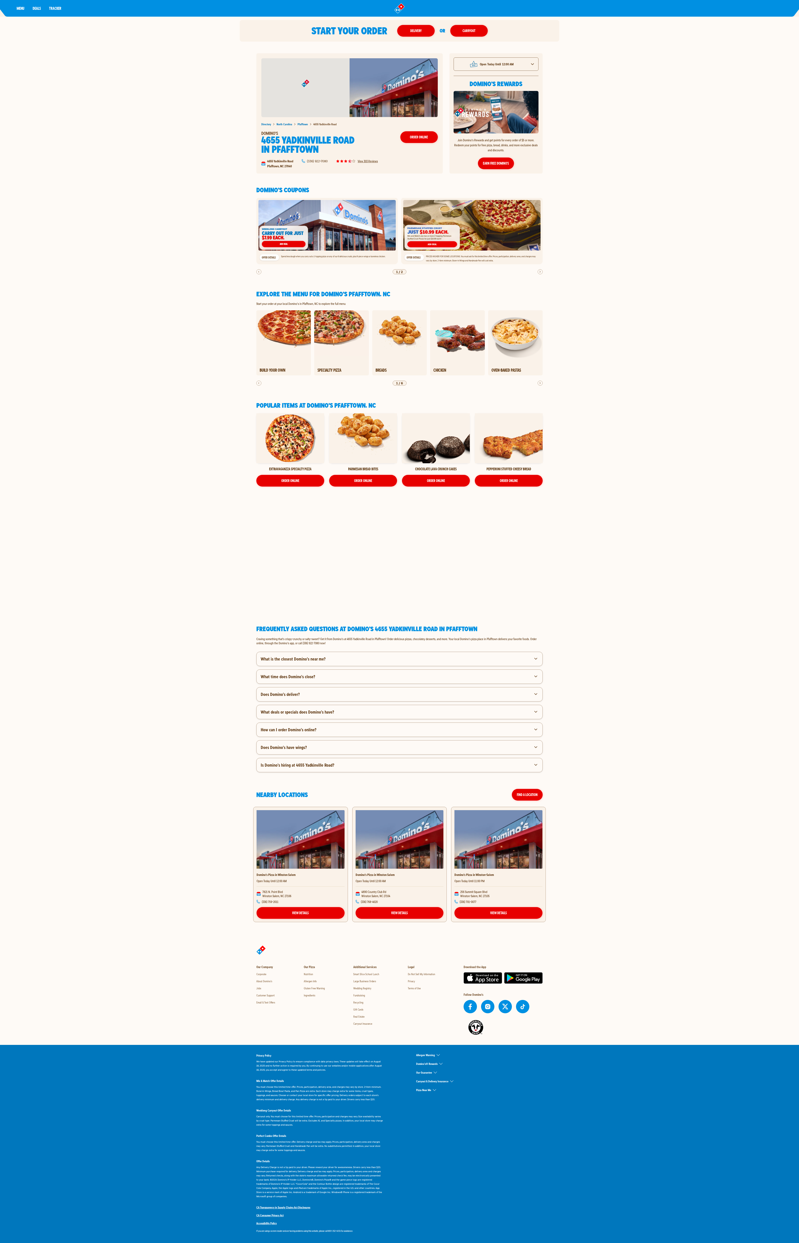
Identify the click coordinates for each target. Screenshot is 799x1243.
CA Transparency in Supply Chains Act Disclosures (283, 1207)
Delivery (416, 30)
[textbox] (399, 641)
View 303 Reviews (368, 161)
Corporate (261, 974)
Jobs (258, 988)
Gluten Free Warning (314, 988)
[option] (327, 231)
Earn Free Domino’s (496, 163)
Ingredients (309, 995)
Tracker (55, 8)
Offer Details (269, 257)
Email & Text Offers (265, 1002)
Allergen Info (310, 981)
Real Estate (359, 1016)
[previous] (258, 271)
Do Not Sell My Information (421, 974)
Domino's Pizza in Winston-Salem (474, 875)
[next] (540, 271)
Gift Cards (358, 1009)
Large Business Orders (364, 981)
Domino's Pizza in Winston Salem (276, 875)
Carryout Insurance (362, 1024)
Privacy (411, 981)
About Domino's (264, 981)
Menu (20, 8)
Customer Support (265, 995)
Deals (37, 8)
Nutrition (308, 974)
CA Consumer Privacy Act (270, 1215)
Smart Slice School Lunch (366, 974)
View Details (300, 912)
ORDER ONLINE (290, 480)
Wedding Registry (362, 988)
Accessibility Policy (266, 1223)
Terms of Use (414, 988)
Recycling (358, 1002)
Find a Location (527, 794)
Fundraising (359, 995)
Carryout (469, 30)
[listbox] (399, 231)
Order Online (419, 137)
